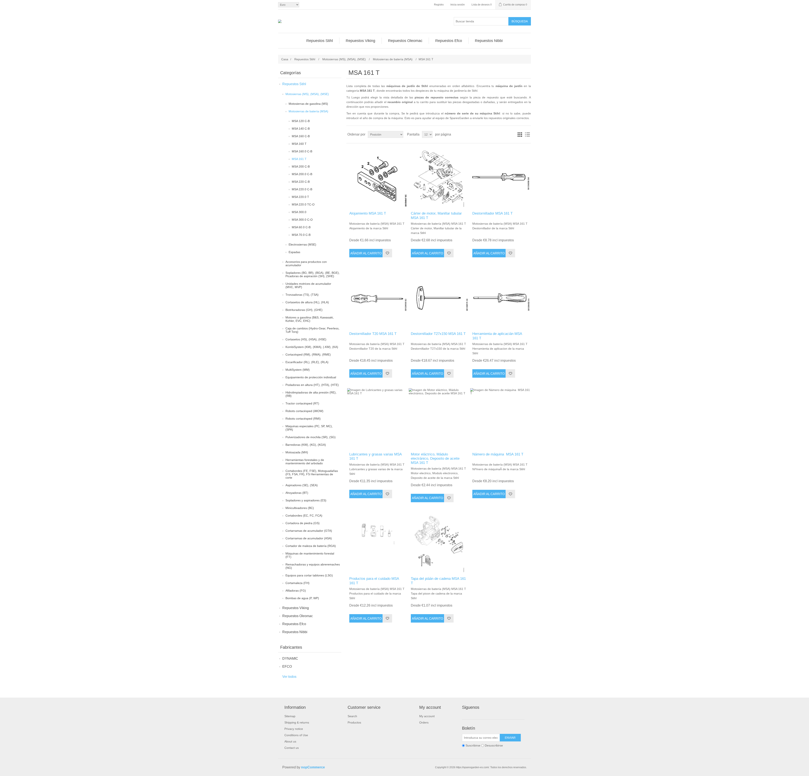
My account (427, 716)
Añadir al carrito (366, 253)
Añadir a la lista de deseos (387, 253)
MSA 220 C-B (301, 181)
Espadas (294, 252)
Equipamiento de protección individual (310, 377)
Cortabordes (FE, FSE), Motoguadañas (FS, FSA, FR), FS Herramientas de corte (311, 474)
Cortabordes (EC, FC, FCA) (303, 515)
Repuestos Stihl (294, 84)
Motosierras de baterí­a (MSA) (308, 111)
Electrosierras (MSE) (302, 244)
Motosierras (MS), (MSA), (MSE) (307, 94)
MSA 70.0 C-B (301, 234)
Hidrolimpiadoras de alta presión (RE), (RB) (310, 394)
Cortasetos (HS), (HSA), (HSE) (305, 339)
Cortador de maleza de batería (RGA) (310, 546)
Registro (439, 4)
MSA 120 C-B (301, 121)
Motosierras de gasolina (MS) (308, 103)
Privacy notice (293, 728)
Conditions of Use (296, 735)
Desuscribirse (494, 745)
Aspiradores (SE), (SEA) (301, 485)
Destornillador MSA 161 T (492, 213)
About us (290, 741)
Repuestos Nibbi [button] (489, 41)
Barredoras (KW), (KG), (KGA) (305, 444)
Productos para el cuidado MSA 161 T (374, 581)
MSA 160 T (299, 143)
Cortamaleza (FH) (297, 583)
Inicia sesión (457, 4)
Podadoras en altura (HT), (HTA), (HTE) (312, 385)
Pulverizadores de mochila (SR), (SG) (310, 437)
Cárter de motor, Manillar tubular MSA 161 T (436, 215)
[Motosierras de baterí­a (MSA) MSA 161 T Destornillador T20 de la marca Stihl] (377, 298)
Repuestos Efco (294, 624)
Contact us (291, 747)
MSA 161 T (299, 159)
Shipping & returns (296, 722)
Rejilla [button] (519, 134)
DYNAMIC (290, 658)
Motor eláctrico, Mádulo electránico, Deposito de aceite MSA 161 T (435, 458)
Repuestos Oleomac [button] (405, 41)
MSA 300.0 (299, 212)
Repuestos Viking (295, 608)
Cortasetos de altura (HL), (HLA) (307, 302)
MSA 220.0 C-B (302, 189)
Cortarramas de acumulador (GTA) (308, 530)
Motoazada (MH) (296, 452)
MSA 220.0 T (300, 197)
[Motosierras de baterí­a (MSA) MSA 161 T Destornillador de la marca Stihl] (500, 177)
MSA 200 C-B (301, 166)
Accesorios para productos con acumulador (306, 263)
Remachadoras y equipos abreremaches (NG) (312, 566)
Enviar (510, 737)
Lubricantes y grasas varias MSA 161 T (375, 456)
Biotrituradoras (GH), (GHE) (304, 309)
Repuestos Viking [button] (360, 41)
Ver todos (289, 676)
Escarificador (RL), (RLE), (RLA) (306, 362)
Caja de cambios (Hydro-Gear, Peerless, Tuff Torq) (312, 330)
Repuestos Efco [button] (448, 41)
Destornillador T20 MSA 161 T (372, 334)
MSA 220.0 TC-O (303, 204)
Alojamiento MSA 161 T (367, 213)
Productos (354, 722)
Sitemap (289, 716)
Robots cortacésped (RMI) (303, 418)
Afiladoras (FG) (295, 590)
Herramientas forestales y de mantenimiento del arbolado (304, 461)
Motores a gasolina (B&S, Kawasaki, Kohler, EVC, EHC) (309, 319)
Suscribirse (473, 745)
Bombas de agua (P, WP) (302, 598)
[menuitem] (319, 41)
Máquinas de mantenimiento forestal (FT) (309, 555)
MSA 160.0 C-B (302, 151)
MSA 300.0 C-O (302, 219)
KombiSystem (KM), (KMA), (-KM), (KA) (311, 347)
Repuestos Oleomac (297, 616)
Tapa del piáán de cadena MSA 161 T (438, 581)
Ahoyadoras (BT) (296, 492)
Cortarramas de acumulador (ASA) (308, 538)
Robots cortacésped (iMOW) (304, 411)
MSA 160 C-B (301, 136)
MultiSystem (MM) (297, 369)
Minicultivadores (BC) (299, 508)
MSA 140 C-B (301, 128)
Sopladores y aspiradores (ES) (305, 500)
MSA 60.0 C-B (301, 227)
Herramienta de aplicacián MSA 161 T (497, 336)
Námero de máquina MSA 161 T (497, 454)
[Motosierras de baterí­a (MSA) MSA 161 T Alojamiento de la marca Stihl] (377, 177)
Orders (424, 722)
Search (352, 716)
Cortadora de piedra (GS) (302, 523)
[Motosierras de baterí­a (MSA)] (377, 418)
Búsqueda (520, 21)
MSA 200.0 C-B (302, 174)
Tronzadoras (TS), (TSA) (302, 294)
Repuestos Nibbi (294, 632)
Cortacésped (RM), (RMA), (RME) (308, 354)
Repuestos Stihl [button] (319, 41)
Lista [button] (527, 134)
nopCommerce (313, 767)
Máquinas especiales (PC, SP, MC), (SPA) (309, 427)
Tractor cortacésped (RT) (302, 403)
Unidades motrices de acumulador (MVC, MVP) (308, 285)
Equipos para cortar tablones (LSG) (309, 575)
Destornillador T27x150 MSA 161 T (438, 334)
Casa (284, 59)
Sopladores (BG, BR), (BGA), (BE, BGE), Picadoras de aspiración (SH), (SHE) (312, 274)
